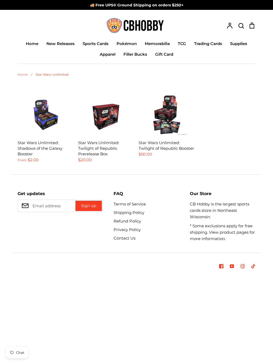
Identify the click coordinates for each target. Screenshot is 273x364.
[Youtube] (232, 266)
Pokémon (127, 43)
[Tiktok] (253, 266)
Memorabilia (157, 43)
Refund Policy (127, 221)
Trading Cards (208, 43)
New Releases (60, 43)
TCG (182, 43)
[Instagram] (242, 266)
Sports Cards (96, 43)
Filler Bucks (135, 54)
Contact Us (124, 238)
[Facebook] (221, 266)
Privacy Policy (127, 229)
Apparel (107, 54)
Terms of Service (130, 204)
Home (32, 43)
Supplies (238, 43)
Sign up (88, 205)
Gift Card (164, 54)
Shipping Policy (129, 212)
